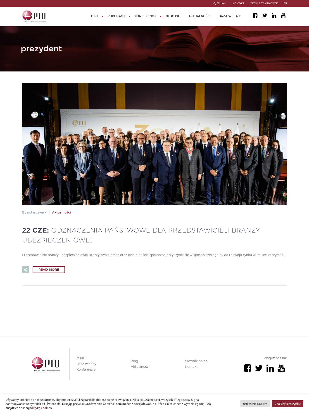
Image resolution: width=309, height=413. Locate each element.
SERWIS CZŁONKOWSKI (264, 3)
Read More (48, 270)
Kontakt (191, 366)
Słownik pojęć (196, 361)
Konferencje (85, 369)
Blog (134, 361)
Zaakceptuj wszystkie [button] (288, 404)
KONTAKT (238, 3)
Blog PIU (173, 16)
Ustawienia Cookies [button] (255, 404)
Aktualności (199, 16)
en (285, 3)
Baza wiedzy (230, 16)
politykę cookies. (40, 408)
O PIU (81, 358)
